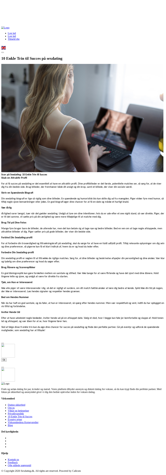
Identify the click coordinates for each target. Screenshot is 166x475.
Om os (11, 407)
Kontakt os (13, 459)
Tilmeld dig (13, 39)
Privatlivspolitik (16, 413)
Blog (10, 425)
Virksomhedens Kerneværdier (23, 422)
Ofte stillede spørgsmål (19, 465)
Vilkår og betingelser (18, 410)
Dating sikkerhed (16, 404)
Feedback (13, 462)
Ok (4, 360)
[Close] (2, 343)
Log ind (12, 33)
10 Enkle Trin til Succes (20, 416)
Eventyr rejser (15, 419)
